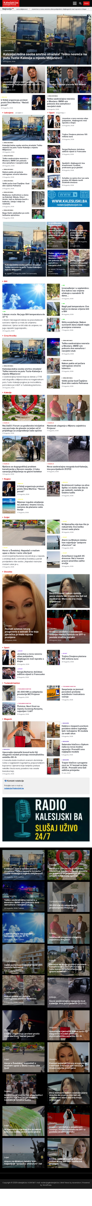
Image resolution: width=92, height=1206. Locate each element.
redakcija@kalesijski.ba (14, 788)
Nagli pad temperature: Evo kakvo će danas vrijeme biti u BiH (75, 309)
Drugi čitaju (60, 113)
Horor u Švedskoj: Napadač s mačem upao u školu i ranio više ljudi (21, 551)
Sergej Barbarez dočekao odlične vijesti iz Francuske (74, 150)
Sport (6, 79)
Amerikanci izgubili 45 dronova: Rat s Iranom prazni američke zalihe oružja (73, 560)
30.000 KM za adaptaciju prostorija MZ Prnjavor (30, 693)
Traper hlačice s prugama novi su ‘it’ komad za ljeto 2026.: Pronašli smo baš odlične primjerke (74, 766)
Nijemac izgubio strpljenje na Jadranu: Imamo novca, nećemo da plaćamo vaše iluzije (30, 506)
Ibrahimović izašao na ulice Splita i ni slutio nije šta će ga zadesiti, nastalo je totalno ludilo (75, 489)
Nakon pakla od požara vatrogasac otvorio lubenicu (14, 173)
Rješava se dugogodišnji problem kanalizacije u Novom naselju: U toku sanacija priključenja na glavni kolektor (22, 469)
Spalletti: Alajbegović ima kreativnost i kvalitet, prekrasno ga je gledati (73, 165)
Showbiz (9, 626)
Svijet (5, 547)
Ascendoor (76, 1183)
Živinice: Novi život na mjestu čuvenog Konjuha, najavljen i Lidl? (30, 708)
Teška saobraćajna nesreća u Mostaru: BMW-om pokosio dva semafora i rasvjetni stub (61, 102)
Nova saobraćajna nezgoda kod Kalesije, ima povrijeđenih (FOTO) (67, 467)
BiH (4, 311)
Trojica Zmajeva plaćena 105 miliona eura (67, 85)
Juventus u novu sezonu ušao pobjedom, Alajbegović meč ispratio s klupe (31, 9)
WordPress (47, 1185)
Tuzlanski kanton (24, 689)
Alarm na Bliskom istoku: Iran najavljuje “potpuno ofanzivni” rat (74, 542)
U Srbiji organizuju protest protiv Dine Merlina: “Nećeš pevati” (15, 102)
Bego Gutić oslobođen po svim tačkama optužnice (15, 214)
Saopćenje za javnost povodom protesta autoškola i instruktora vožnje (73, 693)
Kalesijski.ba (11, 2)
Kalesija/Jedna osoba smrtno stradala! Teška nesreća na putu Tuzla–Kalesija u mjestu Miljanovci (45, 56)
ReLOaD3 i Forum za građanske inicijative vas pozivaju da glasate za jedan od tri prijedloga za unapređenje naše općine (23, 428)
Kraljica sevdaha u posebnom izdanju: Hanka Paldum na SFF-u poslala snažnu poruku (67, 634)
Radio (86, 3)
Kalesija (6, 423)
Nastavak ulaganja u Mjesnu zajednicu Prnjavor (66, 426)
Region (4, 97)
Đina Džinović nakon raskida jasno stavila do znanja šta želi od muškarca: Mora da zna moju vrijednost (68, 597)
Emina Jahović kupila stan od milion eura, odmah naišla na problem (65, 1161)
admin (21, 877)
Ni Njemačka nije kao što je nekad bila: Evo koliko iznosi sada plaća (75, 526)
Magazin (6, 749)
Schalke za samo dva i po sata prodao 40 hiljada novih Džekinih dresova (75, 180)
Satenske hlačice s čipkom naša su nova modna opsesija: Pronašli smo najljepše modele (75, 748)
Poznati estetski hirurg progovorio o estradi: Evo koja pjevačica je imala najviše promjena (21, 633)
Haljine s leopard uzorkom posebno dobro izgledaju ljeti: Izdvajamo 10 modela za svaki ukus (75, 730)
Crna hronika (9, 50)
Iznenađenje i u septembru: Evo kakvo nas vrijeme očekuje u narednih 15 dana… (75, 292)
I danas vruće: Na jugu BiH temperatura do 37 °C (23, 315)
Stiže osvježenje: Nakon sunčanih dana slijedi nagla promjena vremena (75, 324)
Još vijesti (18, 113)
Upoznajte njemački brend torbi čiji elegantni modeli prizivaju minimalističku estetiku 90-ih (23, 754)
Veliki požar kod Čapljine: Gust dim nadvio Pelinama (15, 184)
